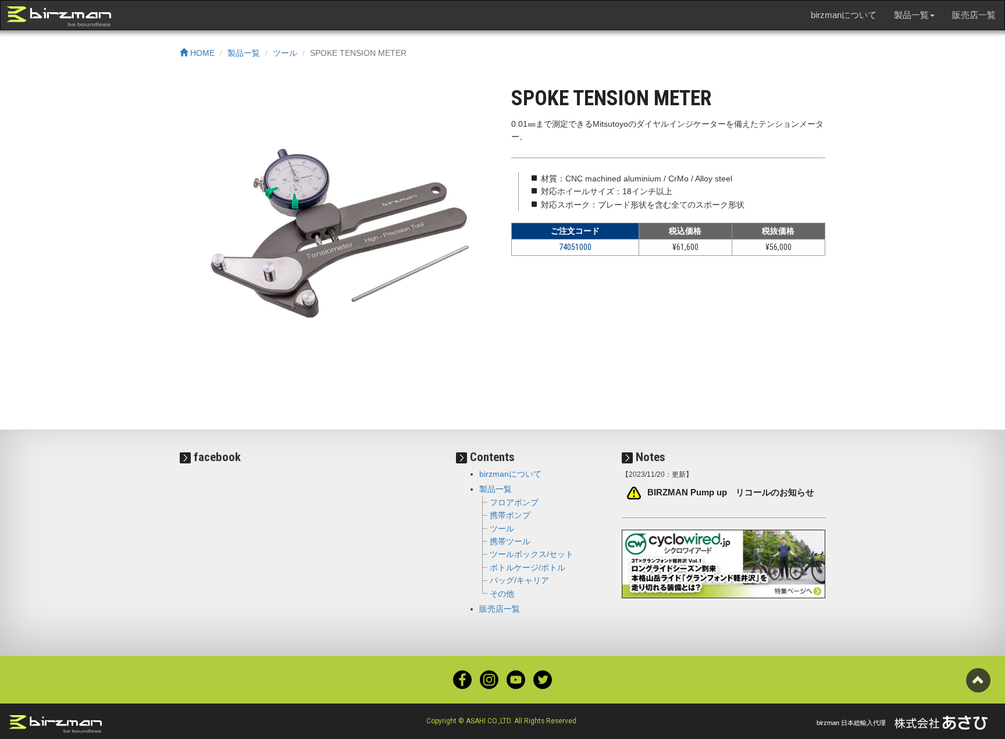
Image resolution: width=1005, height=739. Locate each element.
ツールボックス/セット (531, 554)
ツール (285, 53)
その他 (502, 593)
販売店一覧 (974, 15)
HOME (201, 53)
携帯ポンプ (510, 515)
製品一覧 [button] (911, 15)
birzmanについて (843, 15)
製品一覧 (243, 53)
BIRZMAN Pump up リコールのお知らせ (730, 492)
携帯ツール (510, 541)
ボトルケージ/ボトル (527, 567)
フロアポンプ (514, 502)
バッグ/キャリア (519, 580)
